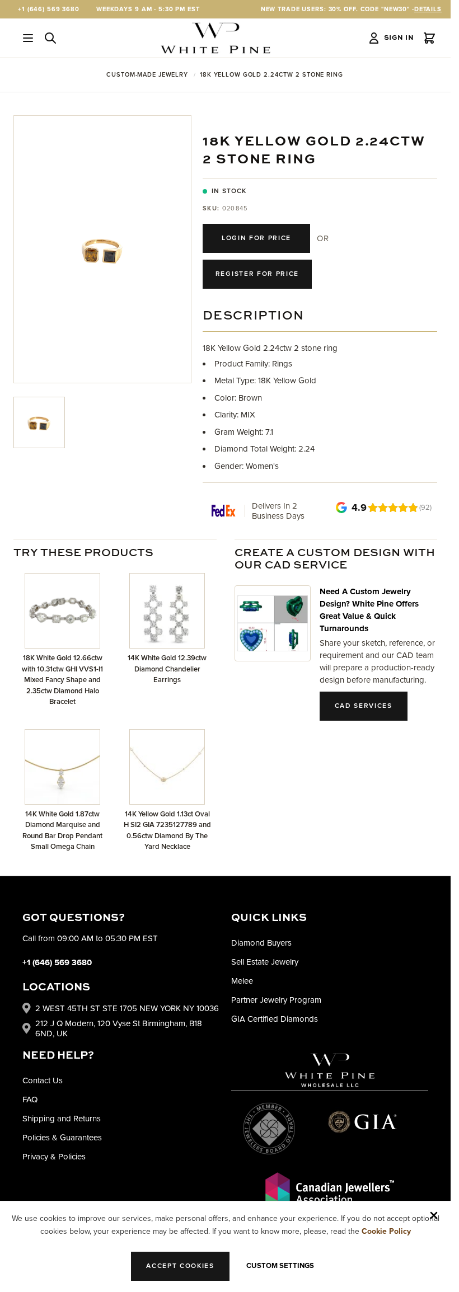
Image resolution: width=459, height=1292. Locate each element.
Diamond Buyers (261, 943)
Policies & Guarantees (62, 1138)
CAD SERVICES (363, 706)
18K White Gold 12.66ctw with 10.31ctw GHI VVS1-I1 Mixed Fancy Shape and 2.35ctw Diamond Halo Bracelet (62, 680)
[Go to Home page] (215, 38)
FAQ (30, 1099)
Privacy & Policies (54, 1157)
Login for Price (256, 238)
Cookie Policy (386, 1231)
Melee (242, 981)
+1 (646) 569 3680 (48, 9)
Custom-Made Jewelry (147, 74)
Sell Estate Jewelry (264, 962)
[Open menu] (28, 38)
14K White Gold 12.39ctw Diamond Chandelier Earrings (167, 669)
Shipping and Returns (61, 1119)
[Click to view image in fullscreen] (102, 249)
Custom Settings (280, 1265)
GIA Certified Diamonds (274, 1019)
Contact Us (42, 1080)
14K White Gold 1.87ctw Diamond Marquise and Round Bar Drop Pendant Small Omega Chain (62, 831)
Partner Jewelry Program (276, 1000)
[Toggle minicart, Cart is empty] (429, 38)
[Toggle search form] (50, 38)
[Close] (433, 1215)
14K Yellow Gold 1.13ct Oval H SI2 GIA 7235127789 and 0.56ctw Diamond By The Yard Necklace (167, 831)
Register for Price (257, 274)
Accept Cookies (180, 1266)
